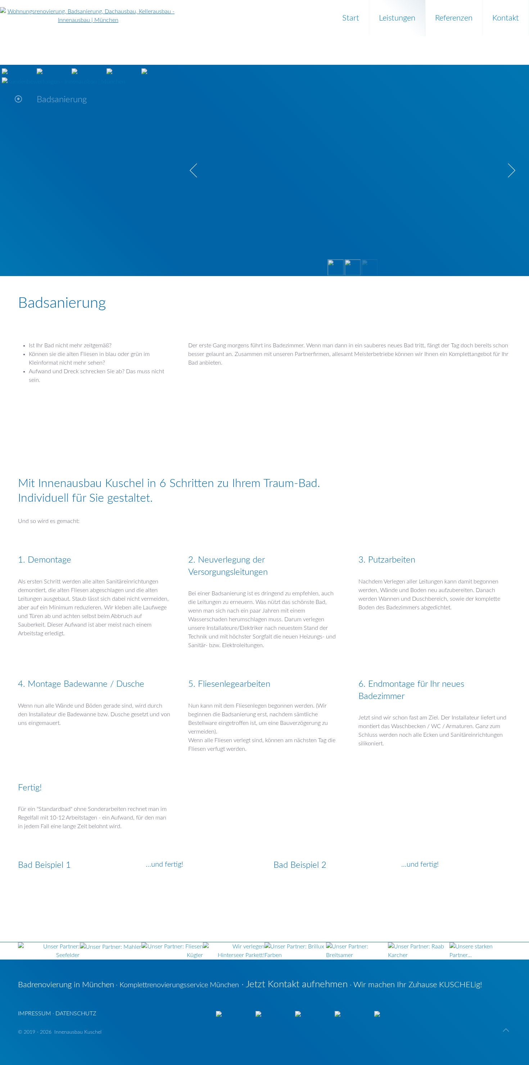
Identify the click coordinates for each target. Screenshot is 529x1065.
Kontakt (505, 18)
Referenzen (454, 18)
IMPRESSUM (34, 1013)
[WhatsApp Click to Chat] (74, 71)
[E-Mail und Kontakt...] (5, 71)
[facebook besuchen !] (144, 71)
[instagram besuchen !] (109, 71)
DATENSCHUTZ (75, 1013)
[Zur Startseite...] (88, 12)
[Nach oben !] (506, 1030)
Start (350, 18)
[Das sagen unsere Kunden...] (63, 81)
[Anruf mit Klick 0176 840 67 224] (39, 71)
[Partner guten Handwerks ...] (141, 951)
